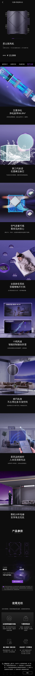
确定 (27, 672)
